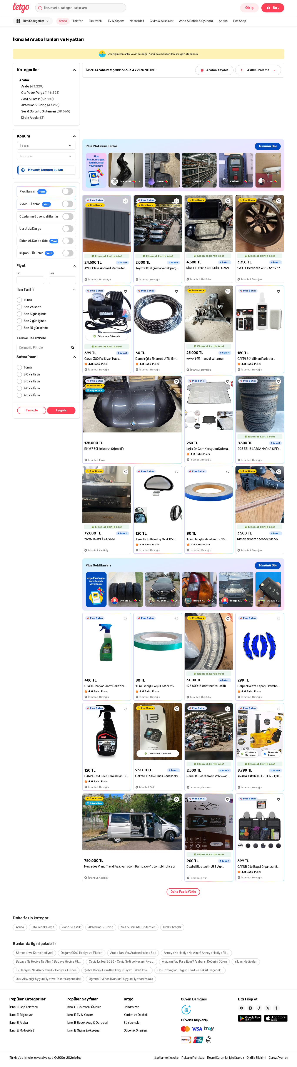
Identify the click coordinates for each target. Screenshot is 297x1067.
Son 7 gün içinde (35, 321)
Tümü (28, 300)
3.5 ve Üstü (32, 381)
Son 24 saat (32, 307)
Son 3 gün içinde (35, 314)
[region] (183, 170)
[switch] (67, 191)
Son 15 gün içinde (36, 328)
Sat (276, 8)
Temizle (32, 410)
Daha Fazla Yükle (183, 892)
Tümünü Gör (267, 146)
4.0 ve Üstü (32, 388)
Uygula (61, 410)
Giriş (249, 8)
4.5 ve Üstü (32, 395)
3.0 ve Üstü (32, 374)
